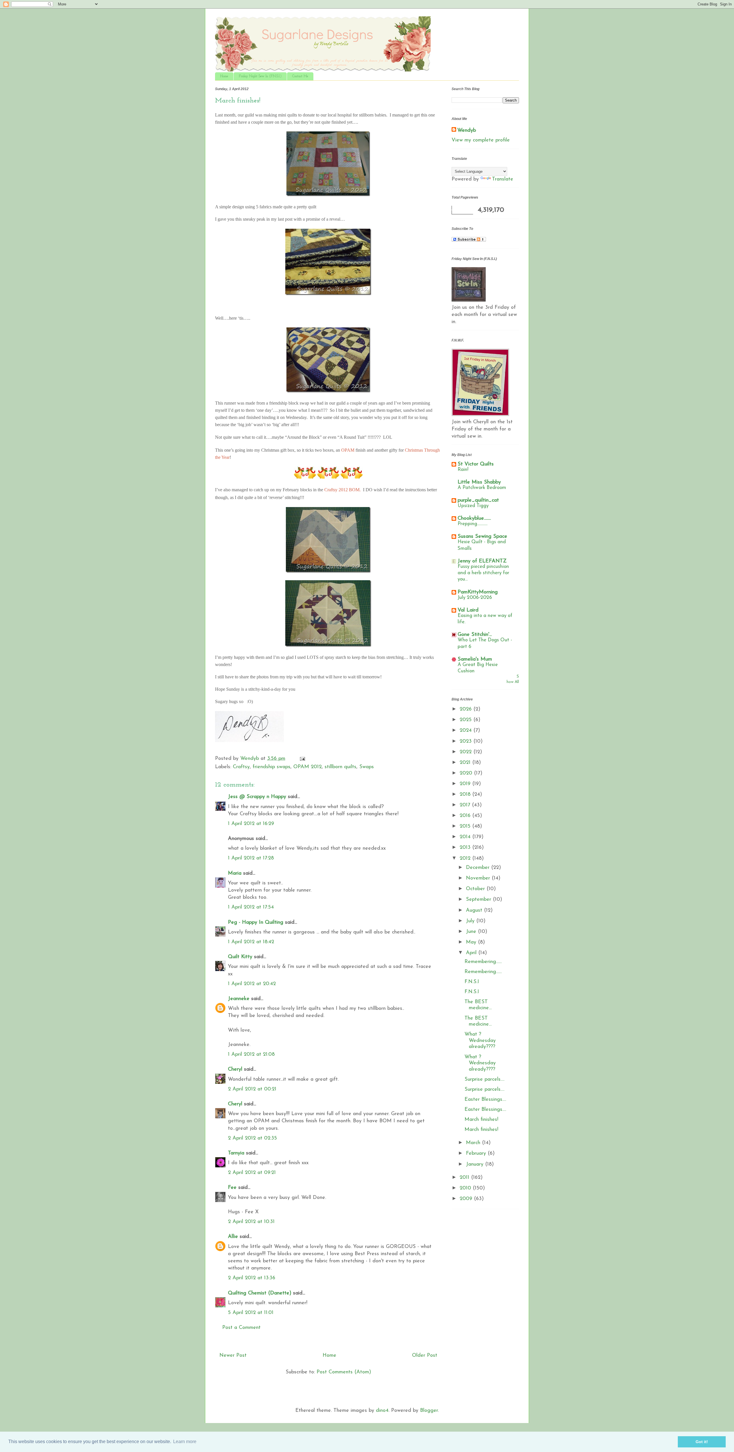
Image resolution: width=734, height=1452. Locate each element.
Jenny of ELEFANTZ (482, 561)
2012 (466, 858)
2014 (466, 837)
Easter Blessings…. (485, 1099)
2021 (466, 762)
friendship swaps (271, 767)
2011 (465, 1177)
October (476, 889)
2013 (466, 847)
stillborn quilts (340, 767)
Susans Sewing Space (482, 536)
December (478, 867)
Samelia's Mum (475, 659)
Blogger (429, 1410)
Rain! (463, 469)
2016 (466, 815)
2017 (466, 805)
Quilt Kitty (240, 957)
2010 (466, 1188)
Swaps (366, 767)
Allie (233, 1236)
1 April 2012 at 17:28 (251, 858)
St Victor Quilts (476, 464)
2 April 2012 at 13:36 (251, 1278)
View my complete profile (481, 140)
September (479, 899)
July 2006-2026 (475, 597)
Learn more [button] (184, 1441)
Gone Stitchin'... (475, 634)
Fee (232, 1187)
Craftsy (241, 767)
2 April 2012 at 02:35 (252, 1138)
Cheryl (235, 1069)
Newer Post (233, 1355)
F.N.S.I (471, 982)
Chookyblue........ (474, 518)
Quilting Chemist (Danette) (259, 1293)
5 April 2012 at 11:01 (251, 1312)
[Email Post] (302, 758)
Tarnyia (236, 1153)
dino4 (382, 1410)
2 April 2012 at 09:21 (252, 1172)
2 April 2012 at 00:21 (252, 1089)
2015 (466, 826)
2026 (466, 709)
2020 (467, 773)
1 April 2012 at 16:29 (251, 823)
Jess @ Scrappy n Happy (257, 796)
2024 (466, 730)
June (472, 931)
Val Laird (468, 610)
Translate (502, 179)
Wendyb (466, 130)
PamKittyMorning (478, 592)
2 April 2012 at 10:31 (251, 1221)
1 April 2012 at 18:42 (251, 942)
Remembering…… (483, 961)
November (479, 878)
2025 (466, 720)
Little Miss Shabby (479, 482)
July (471, 921)
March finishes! (481, 1119)
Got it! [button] (702, 1441)
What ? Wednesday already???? (480, 1040)
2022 (466, 752)
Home (224, 76)
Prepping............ (472, 523)
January (475, 1164)
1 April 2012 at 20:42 (252, 984)
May (472, 942)
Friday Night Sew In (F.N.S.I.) (260, 76)
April (472, 953)
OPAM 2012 (307, 767)
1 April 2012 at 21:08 (251, 1054)
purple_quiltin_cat (478, 500)
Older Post (424, 1355)
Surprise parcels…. (484, 1079)
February (477, 1153)
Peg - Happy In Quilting (255, 922)
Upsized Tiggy (473, 505)
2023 (466, 741)
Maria (234, 873)
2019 (466, 784)
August (475, 910)
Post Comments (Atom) (344, 1372)
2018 (466, 794)
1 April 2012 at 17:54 (251, 907)
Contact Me (300, 76)
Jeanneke (238, 998)
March (474, 1143)
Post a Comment (241, 1327)
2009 (467, 1198)
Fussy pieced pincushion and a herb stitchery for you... (483, 573)
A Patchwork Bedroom (482, 487)
